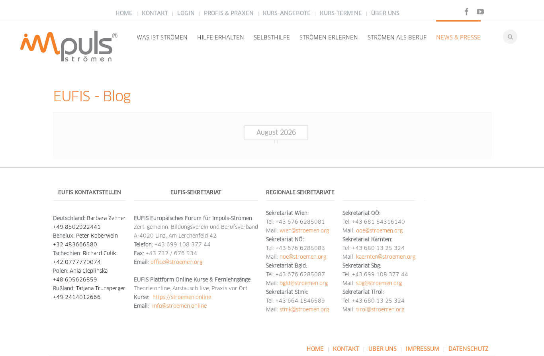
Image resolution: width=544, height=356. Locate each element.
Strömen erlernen (328, 37)
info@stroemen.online (179, 306)
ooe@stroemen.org (379, 230)
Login (186, 13)
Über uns (385, 13)
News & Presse (458, 37)
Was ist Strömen (162, 37)
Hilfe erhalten (220, 37)
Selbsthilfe (272, 37)
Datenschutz (468, 348)
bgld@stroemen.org (304, 283)
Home (124, 13)
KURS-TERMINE (341, 13)
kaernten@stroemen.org (385, 257)
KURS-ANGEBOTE (287, 13)
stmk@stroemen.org (304, 309)
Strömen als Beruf (397, 37)
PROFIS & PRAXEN (229, 13)
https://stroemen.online (182, 297)
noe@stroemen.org (303, 257)
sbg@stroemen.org (379, 283)
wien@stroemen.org (304, 230)
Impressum (422, 348)
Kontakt (155, 13)
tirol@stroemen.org (380, 309)
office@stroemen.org (176, 262)
